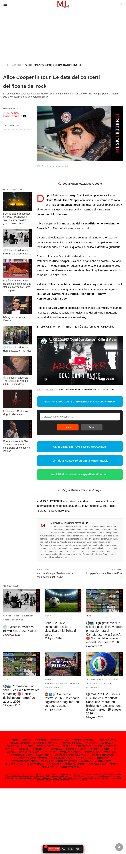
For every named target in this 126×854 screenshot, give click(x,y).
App (63, 849)
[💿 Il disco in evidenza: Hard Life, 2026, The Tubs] (17, 335)
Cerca (68, 427)
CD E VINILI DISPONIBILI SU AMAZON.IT (79, 446)
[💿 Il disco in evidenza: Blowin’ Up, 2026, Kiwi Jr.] (17, 238)
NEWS (89, 616)
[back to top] (119, 847)
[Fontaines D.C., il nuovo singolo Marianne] (17, 399)
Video (78, 849)
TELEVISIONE (92, 687)
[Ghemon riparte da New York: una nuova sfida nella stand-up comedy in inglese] (17, 429)
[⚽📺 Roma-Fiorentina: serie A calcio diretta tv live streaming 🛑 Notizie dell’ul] (21, 664)
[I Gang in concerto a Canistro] (17, 305)
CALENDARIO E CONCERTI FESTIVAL (62, 683)
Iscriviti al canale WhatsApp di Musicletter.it (79, 474)
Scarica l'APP (54, 849)
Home (5, 65)
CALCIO (48, 616)
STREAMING (17, 620)
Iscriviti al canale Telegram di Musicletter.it (80, 460)
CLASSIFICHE (111, 679)
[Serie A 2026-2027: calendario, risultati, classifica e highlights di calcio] (63, 600)
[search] (121, 4)
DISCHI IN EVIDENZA (23, 616)
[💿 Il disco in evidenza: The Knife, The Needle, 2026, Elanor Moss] (17, 365)
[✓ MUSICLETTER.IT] (62, 4)
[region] (63, 33)
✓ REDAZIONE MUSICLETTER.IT (67, 523)
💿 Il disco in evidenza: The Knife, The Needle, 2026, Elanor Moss (15, 381)
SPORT (96, 683)
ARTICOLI (16, 65)
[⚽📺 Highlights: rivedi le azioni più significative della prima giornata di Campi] (104, 600)
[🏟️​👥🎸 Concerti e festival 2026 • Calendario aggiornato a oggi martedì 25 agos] (63, 664)
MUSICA (6, 620)
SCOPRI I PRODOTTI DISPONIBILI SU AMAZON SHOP (80, 401)
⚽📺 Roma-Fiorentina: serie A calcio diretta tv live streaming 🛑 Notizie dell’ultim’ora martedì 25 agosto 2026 (21, 693)
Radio (70, 849)
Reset (92, 427)
